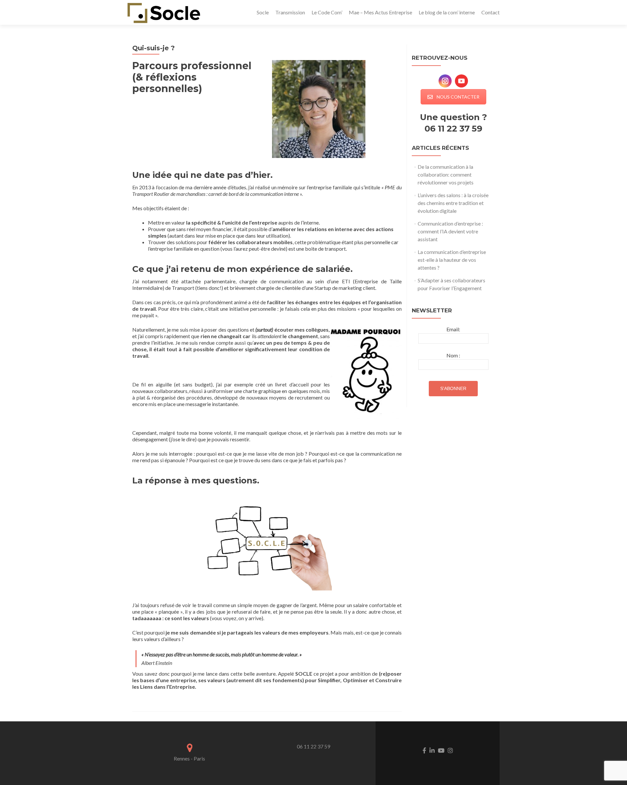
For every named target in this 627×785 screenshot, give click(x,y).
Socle (263, 12)
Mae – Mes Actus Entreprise (380, 12)
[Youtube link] (441, 749)
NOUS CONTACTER (458, 97)
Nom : (453, 355)
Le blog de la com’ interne (447, 12)
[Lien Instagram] (450, 749)
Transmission (290, 12)
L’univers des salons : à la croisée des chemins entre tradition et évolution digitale (453, 203)
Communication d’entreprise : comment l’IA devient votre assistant (450, 231)
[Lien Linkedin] (432, 749)
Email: (453, 329)
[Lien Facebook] (424, 749)
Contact (490, 12)
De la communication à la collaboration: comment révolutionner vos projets (446, 174)
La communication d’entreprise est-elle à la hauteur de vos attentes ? (452, 260)
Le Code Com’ (327, 12)
